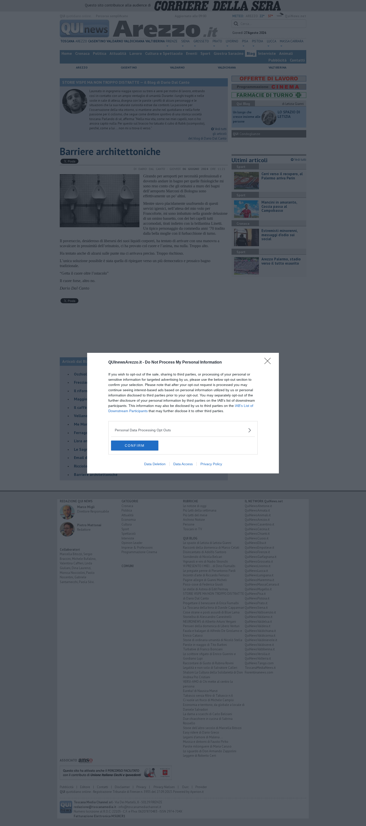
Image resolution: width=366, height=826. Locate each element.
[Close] (269, 362)
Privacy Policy (211, 464)
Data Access (183, 464)
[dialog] (183, 413)
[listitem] (183, 430)
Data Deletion (155, 464)
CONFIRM (135, 446)
